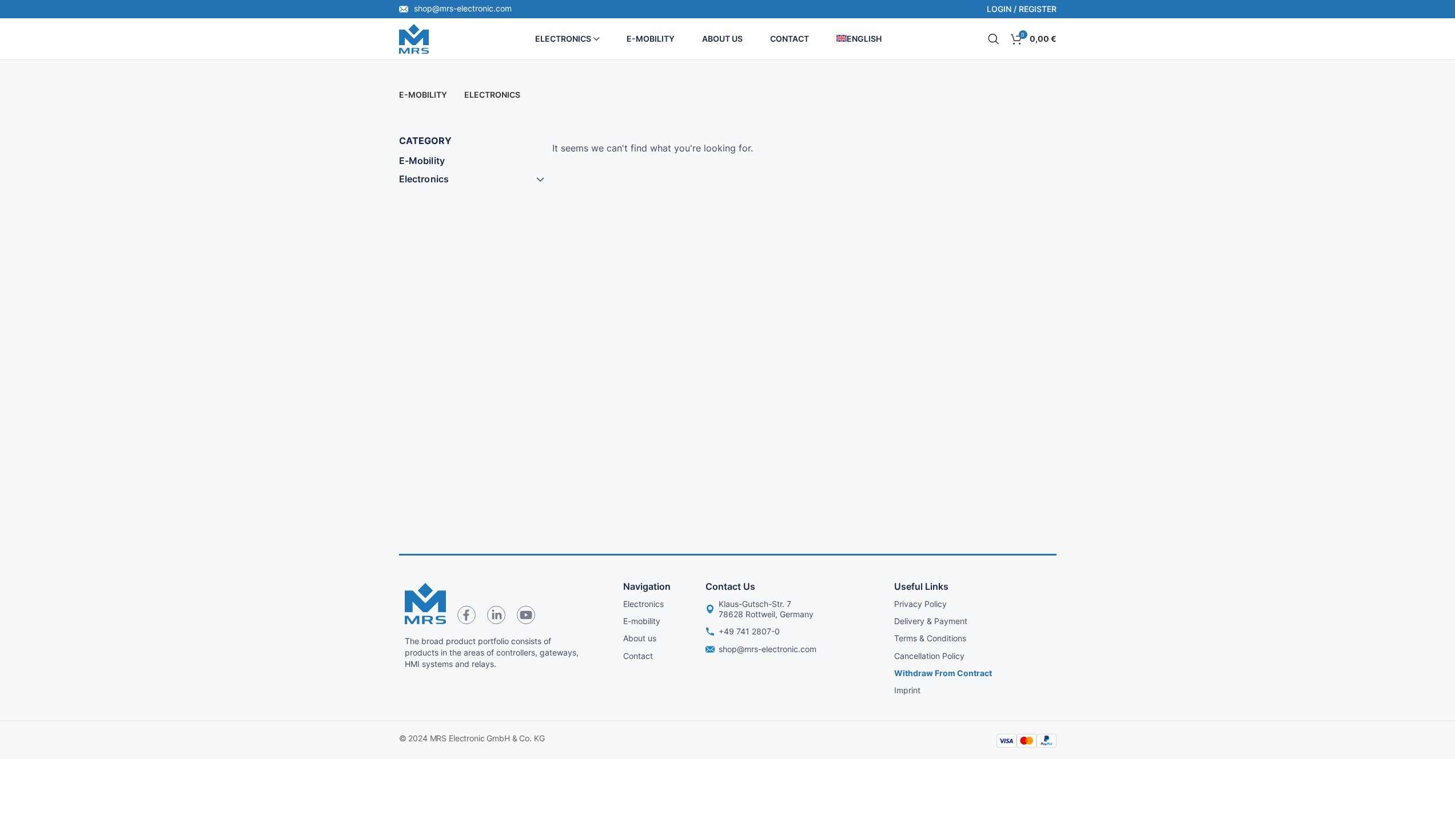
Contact (638, 656)
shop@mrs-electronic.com (462, 8)
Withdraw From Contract (943, 673)
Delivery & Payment (930, 621)
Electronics (424, 179)
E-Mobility (422, 160)
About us (639, 638)
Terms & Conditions (930, 638)
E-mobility (641, 621)
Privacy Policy (920, 604)
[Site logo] (414, 37)
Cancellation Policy (929, 656)
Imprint (907, 690)
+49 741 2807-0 (749, 631)
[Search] (993, 38)
